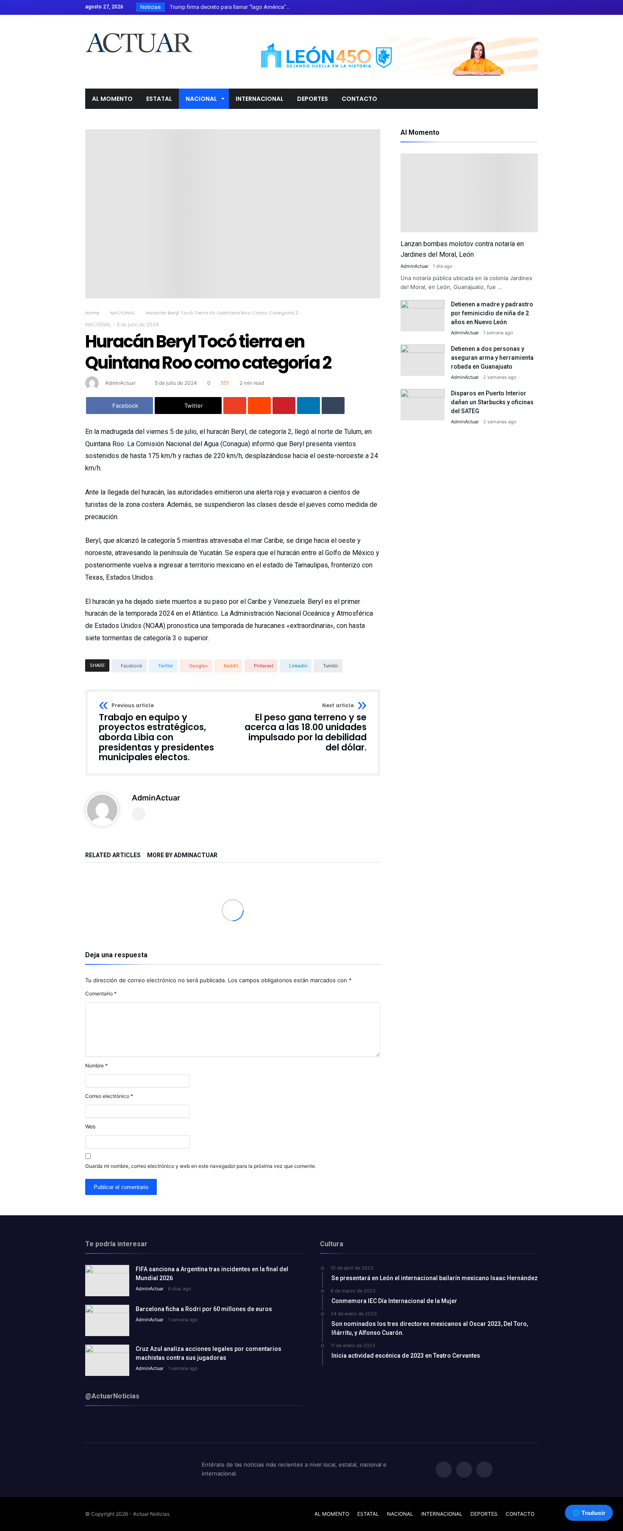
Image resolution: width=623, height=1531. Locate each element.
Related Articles (113, 855)
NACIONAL (122, 312)
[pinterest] (284, 405)
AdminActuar (120, 383)
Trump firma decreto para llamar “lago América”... (228, 7)
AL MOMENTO (331, 1514)
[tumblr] (333, 405)
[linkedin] (308, 405)
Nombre (96, 1065)
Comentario (101, 993)
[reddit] (259, 405)
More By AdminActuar (182, 855)
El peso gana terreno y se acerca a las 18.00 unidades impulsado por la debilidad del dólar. (306, 728)
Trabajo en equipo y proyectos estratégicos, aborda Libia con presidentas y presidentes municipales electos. (156, 732)
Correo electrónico (109, 1096)
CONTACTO (520, 1514)
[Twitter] (515, 7)
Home (92, 312)
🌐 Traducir (589, 1512)
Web (90, 1126)
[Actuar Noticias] (138, 27)
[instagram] (531, 7)
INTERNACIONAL (441, 1514)
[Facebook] (499, 7)
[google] (234, 405)
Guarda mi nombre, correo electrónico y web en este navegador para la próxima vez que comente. (200, 1166)
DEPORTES (484, 1514)
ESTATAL (368, 1514)
